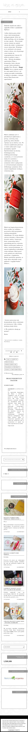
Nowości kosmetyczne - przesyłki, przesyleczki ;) (12, 518)
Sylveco (16, 71)
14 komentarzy (20, 635)
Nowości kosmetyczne (10, 364)
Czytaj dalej (7, 531)
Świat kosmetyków (16, 369)
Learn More (11, 730)
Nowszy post (9, 373)
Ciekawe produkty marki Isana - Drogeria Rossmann (14, 622)
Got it (17, 730)
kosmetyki (14, 359)
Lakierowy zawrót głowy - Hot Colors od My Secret (13, 589)
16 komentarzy (20, 531)
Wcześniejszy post (17, 374)
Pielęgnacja (8, 367)
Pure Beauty (13, 67)
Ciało (8, 359)
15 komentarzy (20, 599)
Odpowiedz (11, 425)
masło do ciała (9, 361)
